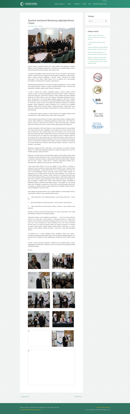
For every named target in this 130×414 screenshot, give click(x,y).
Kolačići (98, 407)
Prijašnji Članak (24, 396)
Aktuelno (40, 26)
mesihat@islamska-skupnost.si (33, 409)
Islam (89, 4)
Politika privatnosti (105, 407)
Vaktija (84, 4)
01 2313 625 (23, 409)
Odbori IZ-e (77, 4)
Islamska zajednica (59, 4)
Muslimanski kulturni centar (100, 4)
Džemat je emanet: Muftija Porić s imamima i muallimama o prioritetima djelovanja (96, 37)
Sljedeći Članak (78, 396)
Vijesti (69, 4)
